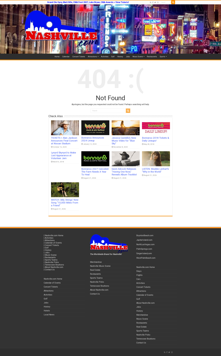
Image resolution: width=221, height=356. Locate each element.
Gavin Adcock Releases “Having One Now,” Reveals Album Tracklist (124, 172)
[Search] (173, 2)
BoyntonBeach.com (144, 235)
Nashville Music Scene (100, 266)
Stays (138, 271)
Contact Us (50, 269)
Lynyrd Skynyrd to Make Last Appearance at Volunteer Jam (63, 155)
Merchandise (96, 262)
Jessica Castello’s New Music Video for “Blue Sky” (124, 140)
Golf (113, 57)
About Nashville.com (54, 267)
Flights (139, 275)
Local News (49, 314)
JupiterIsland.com (144, 240)
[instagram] (158, 2)
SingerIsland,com (144, 253)
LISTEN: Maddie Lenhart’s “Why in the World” (155, 170)
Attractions (92, 57)
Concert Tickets (78, 57)
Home (57, 57)
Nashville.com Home (54, 235)
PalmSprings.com (144, 249)
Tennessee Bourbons (54, 265)
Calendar (66, 57)
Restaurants (152, 57)
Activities (104, 57)
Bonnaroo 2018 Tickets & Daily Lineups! (155, 139)
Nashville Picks (52, 262)
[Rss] (151, 2)
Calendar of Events (53, 243)
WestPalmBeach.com (145, 258)
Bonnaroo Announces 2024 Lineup (92, 139)
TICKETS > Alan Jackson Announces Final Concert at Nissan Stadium (64, 140)
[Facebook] (153, 2)
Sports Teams (51, 260)
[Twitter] (155, 2)
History (120, 57)
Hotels (47, 310)
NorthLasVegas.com (145, 244)
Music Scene (138, 57)
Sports (162, 57)
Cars (138, 279)
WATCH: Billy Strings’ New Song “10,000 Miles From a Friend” (64, 202)
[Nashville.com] (110, 29)
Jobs (128, 57)
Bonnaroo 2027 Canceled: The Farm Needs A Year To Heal (95, 172)
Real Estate (95, 270)
